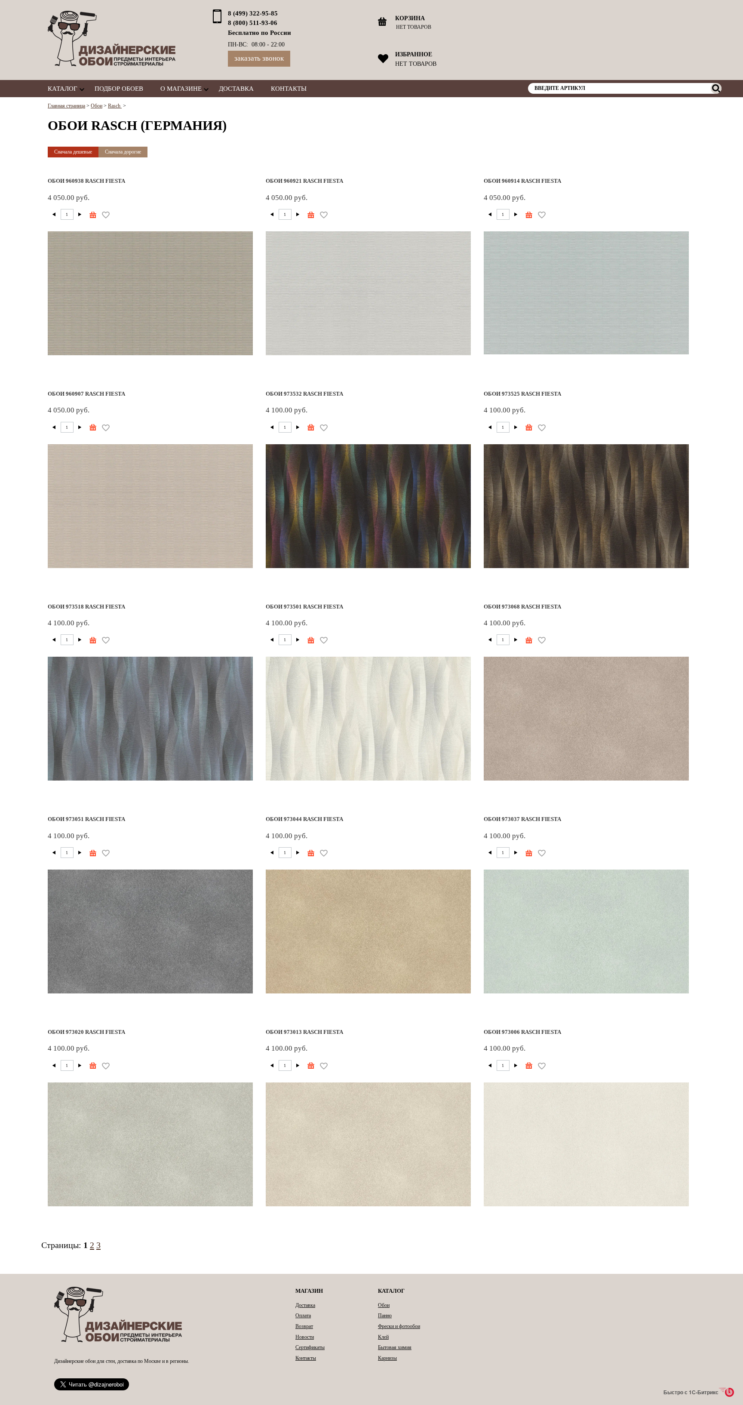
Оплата (303, 1316)
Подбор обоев (119, 88)
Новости (304, 1337)
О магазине (181, 88)
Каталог (62, 88)
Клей (383, 1337)
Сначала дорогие (123, 152)
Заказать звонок (259, 58)
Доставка (236, 88)
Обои (384, 1305)
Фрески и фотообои (399, 1326)
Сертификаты (310, 1347)
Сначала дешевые (73, 152)
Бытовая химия (394, 1347)
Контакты (289, 88)
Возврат (304, 1326)
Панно (385, 1316)
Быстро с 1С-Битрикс (690, 1392)
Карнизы (387, 1358)
